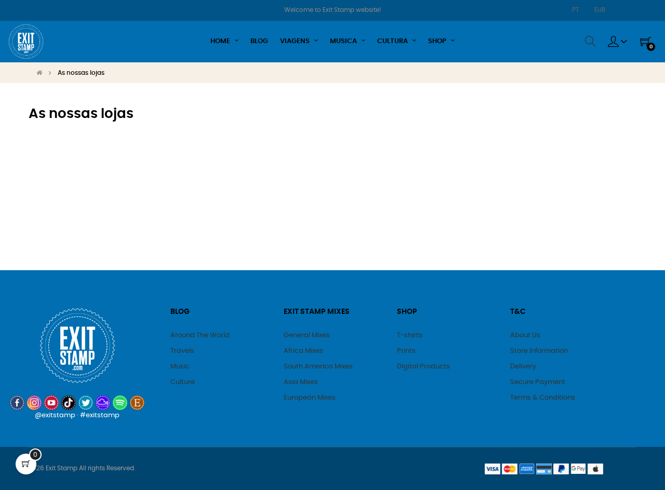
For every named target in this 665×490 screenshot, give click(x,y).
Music (180, 366)
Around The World (200, 335)
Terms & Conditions (542, 397)
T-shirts (409, 335)
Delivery (523, 366)
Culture (182, 382)
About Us (525, 335)
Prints (406, 351)
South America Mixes (318, 366)
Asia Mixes (301, 382)
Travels (182, 351)
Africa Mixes (303, 351)
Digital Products (423, 366)
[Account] (618, 41)
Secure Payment (537, 382)
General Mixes (307, 335)
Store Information (539, 351)
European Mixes (310, 397)
